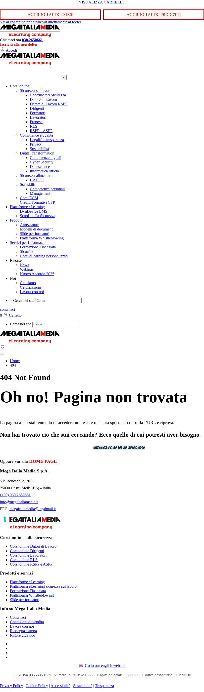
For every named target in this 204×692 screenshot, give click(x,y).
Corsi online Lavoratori (28, 555)
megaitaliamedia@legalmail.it (32, 509)
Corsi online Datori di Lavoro (33, 546)
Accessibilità (60, 686)
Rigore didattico (22, 635)
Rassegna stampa (23, 631)
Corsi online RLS (24, 560)
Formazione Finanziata (28, 591)
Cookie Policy (37, 686)
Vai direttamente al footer (61, 22)
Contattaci (18, 617)
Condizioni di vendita (27, 622)
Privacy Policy (11, 686)
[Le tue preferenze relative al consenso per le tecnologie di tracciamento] (4, 519)
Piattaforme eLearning (27, 582)
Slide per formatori (24, 600)
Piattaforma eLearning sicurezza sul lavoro (43, 586)
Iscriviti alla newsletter (19, 44)
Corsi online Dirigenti (27, 551)
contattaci (7, 309)
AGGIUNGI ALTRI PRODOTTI (154, 14)
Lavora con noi (22, 626)
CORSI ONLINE (73, 448)
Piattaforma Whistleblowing (32, 595)
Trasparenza (104, 686)
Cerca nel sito (24, 300)
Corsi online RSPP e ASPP (31, 564)
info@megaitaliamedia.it (19, 502)
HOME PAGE (43, 461)
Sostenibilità (82, 686)
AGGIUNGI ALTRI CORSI (50, 14)
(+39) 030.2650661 (15, 495)
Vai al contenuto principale (21, 22)
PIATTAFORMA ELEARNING (119, 448)
